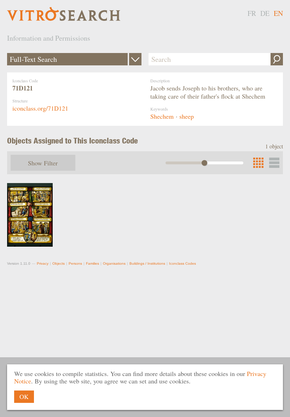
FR (252, 13)
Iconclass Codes (182, 263)
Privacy (42, 263)
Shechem (162, 116)
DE (264, 13)
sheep (186, 116)
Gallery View (274, 163)
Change (135, 59)
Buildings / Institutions (147, 263)
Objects (58, 263)
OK (24, 396)
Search (277, 59)
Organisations (114, 263)
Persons (75, 263)
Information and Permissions (48, 38)
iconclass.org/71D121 (40, 108)
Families (92, 263)
